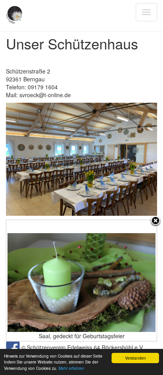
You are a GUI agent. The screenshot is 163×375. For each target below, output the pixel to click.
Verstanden (135, 358)
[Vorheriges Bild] (32, 280)
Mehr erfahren (71, 368)
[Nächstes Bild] (130, 280)
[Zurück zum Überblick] (155, 221)
